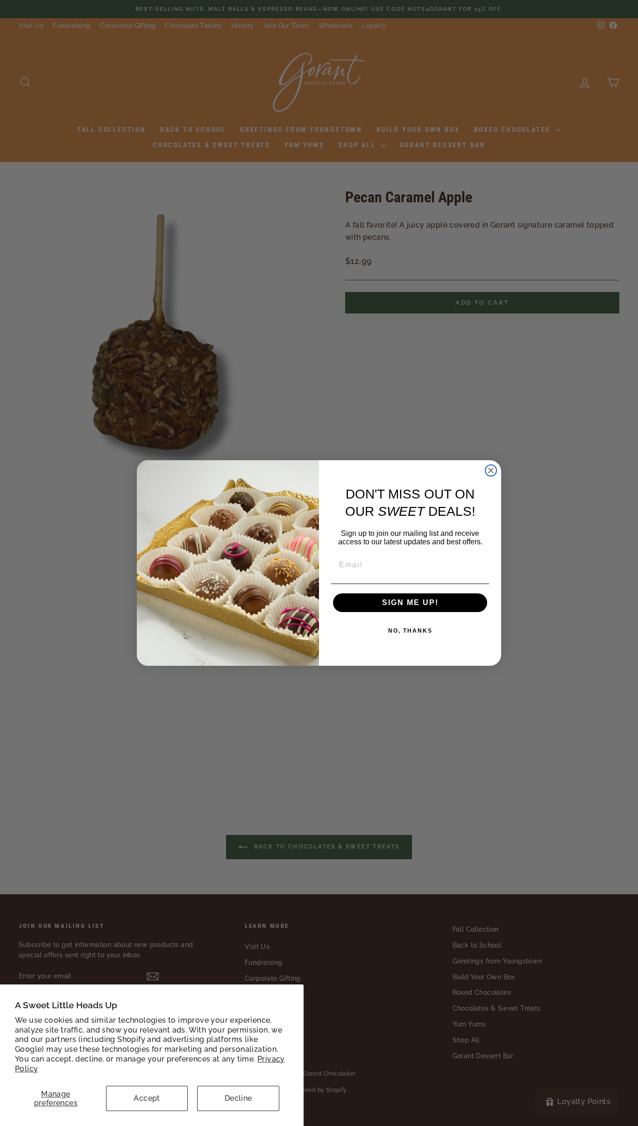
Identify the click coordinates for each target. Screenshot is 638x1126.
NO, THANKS (410, 630)
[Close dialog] (490, 470)
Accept (147, 1098)
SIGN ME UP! (410, 602)
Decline (238, 1098)
